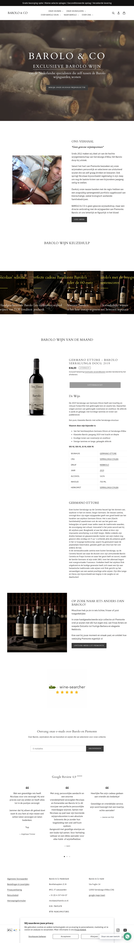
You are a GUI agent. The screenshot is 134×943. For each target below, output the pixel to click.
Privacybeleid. (80, 930)
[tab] (64, 856)
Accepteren (66, 936)
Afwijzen (94, 936)
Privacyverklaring (14, 890)
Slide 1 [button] (64, 856)
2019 (102, 470)
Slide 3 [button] (69, 856)
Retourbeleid (12, 895)
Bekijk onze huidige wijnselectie (67, 87)
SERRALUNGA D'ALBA (109, 459)
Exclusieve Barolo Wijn (67, 66)
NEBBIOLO (104, 465)
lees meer (79, 219)
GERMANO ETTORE (108, 453)
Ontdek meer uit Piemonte (89, 645)
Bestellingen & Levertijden (18, 884)
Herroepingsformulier (16, 901)
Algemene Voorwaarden (17, 879)
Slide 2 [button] (67, 856)
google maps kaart (97, 895)
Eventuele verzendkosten (95, 372)
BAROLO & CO (122, 937)
